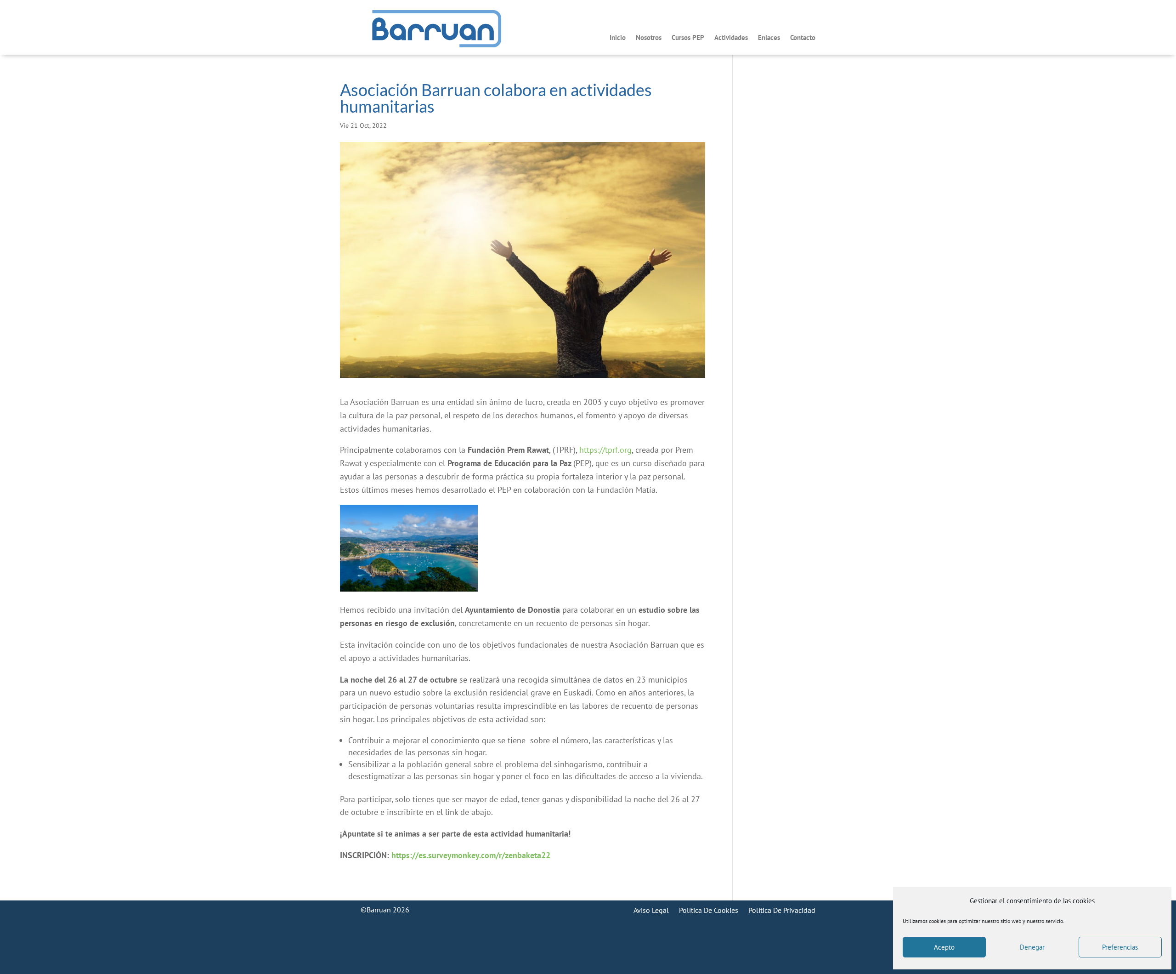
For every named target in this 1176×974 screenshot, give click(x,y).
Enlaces (769, 38)
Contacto (802, 38)
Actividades (731, 38)
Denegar (1032, 947)
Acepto (944, 947)
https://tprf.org (605, 449)
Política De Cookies (708, 909)
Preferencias (1120, 947)
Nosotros (649, 38)
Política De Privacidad (781, 909)
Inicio (618, 38)
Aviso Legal (651, 909)
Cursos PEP (688, 38)
